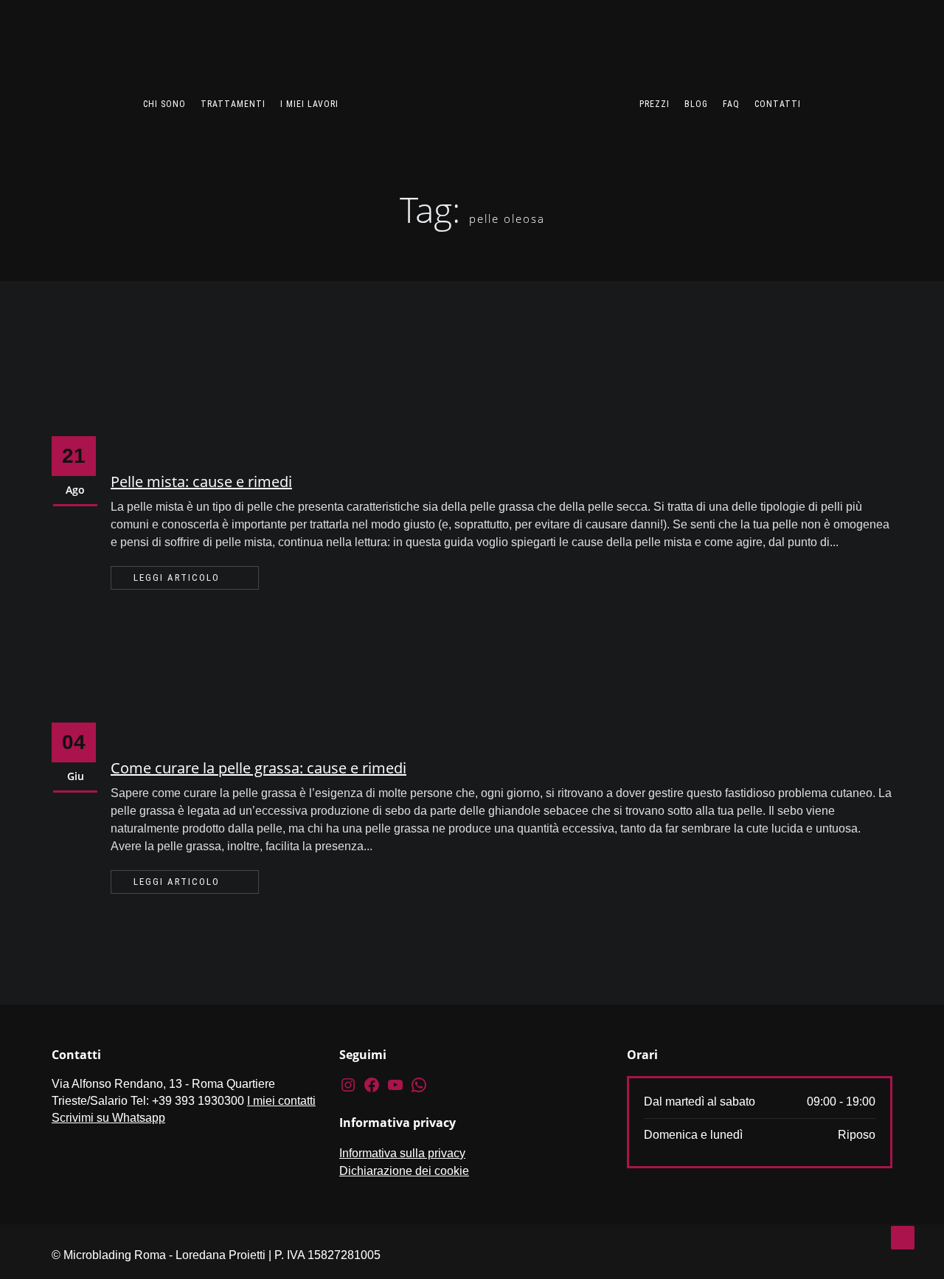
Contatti (777, 104)
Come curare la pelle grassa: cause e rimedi (258, 768)
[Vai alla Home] (489, 86)
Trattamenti (233, 104)
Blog (696, 104)
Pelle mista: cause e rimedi (201, 482)
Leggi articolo (176, 577)
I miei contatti (281, 1100)
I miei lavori (309, 104)
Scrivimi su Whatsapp (108, 1117)
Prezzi (654, 104)
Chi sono (164, 104)
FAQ (731, 104)
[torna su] (902, 1237)
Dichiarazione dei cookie (404, 1171)
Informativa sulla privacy (402, 1153)
